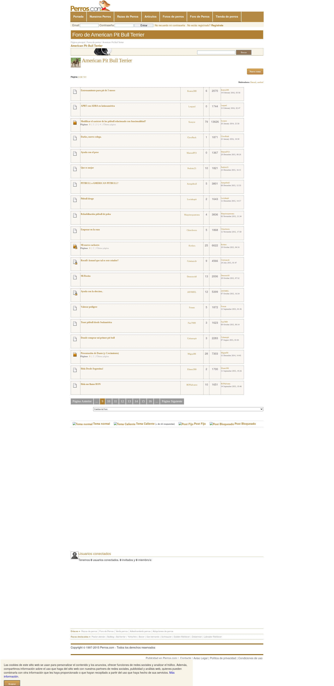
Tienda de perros (227, 16)
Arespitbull (192, 184)
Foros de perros (94, 42)
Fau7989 (192, 323)
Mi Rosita (85, 276)
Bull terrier (121, 636)
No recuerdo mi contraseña (170, 25)
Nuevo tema (255, 71)
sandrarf (260, 82)
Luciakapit (192, 199)
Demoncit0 (192, 276)
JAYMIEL (191, 292)
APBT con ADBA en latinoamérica (98, 106)
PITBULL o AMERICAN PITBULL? (99, 183)
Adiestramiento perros (140, 631)
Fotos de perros (173, 16)
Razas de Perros (127, 16)
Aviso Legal (200, 658)
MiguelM (192, 354)
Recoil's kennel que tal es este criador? (99, 260)
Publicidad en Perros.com (161, 658)
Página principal (78, 42)
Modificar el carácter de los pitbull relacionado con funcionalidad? (113, 121)
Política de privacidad (223, 658)
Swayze (191, 122)
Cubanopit (192, 338)
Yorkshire (132, 636)
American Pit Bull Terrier (113, 42)
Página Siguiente (172, 401)
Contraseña (107, 25)
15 (143, 401)
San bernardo (153, 636)
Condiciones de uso (250, 658)
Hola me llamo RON (91, 384)
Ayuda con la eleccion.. (92, 291)
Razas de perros (89, 631)
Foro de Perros (200, 16)
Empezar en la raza (90, 229)
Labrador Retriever (213, 636)
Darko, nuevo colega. (91, 136)
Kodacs (192, 245)
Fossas (192, 307)
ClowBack (191, 137)
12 (122, 401)
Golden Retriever (182, 636)
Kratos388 (192, 91)
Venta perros (122, 631)
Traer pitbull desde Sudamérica (96, 322)
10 (108, 401)
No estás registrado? (205, 25)
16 (150, 401)
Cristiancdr (192, 261)
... (96, 401)
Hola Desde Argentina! (92, 368)
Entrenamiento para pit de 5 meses (98, 90)
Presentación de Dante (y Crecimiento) (100, 353)
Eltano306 (192, 369)
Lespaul (191, 106)
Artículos (151, 16)
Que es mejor (87, 167)
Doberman (197, 636)
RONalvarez (192, 385)
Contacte (185, 658)
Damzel (253, 82)
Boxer (141, 636)
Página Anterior (82, 401)
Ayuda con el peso (90, 152)
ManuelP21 (192, 153)
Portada (78, 16)
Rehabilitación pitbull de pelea (96, 214)
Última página (109, 124)
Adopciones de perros (163, 631)
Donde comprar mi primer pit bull (98, 337)
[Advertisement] (100, 493)
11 (115, 401)
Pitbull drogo (87, 198)
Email (75, 25)
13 (129, 401)
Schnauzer (166, 636)
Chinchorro (192, 230)
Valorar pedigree (89, 307)
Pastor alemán (98, 636)
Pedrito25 (191, 168)
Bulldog (110, 636)
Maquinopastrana (192, 215)
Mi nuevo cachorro (90, 245)
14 (136, 401)
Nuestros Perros (100, 16)
